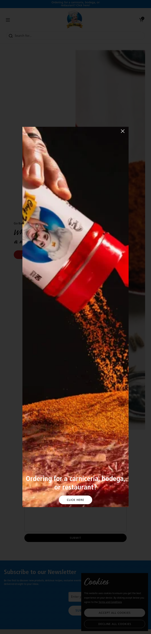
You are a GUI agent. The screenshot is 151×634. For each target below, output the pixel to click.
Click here (75, 500)
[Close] (122, 131)
